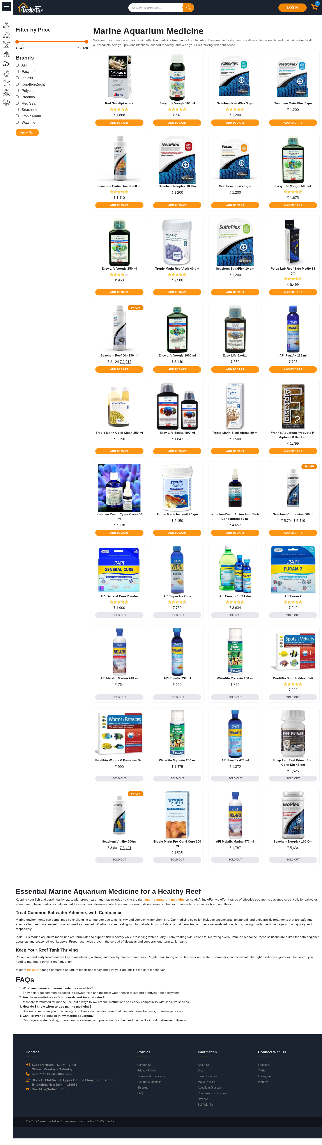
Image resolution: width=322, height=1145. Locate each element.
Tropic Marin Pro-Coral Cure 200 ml (177, 844)
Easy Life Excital (235, 355)
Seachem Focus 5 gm (235, 186)
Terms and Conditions (151, 1076)
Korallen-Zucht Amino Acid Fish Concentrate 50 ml (235, 516)
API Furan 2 (293, 596)
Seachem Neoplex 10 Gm (177, 186)
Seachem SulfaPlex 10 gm (235, 268)
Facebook (264, 1064)
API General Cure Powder (119, 596)
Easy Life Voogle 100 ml (177, 103)
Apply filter (27, 132)
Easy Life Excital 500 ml (177, 432)
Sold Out (119, 615)
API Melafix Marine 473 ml (235, 841)
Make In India (206, 1082)
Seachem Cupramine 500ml (293, 514)
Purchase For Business (213, 1093)
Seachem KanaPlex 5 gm (235, 103)
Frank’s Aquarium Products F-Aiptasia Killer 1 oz (293, 435)
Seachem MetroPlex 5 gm (293, 103)
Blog (200, 1070)
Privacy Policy (146, 1070)
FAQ (140, 1093)
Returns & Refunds (149, 1082)
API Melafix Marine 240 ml (119, 678)
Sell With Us (206, 1104)
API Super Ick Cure (177, 596)
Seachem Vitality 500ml (119, 841)
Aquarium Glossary (210, 1087)
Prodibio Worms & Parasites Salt (119, 760)
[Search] (188, 7)
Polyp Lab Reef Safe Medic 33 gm (293, 271)
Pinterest (263, 1082)
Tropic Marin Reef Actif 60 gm (177, 268)
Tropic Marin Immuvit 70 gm (177, 514)
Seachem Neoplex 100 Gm (293, 841)
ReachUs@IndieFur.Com (50, 1089)
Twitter (262, 1070)
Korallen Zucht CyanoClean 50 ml (119, 516)
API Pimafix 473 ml (235, 760)
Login (292, 7)
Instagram (264, 1076)
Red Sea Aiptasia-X (119, 103)
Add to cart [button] (119, 122)
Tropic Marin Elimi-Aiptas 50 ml (235, 432)
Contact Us (144, 1064)
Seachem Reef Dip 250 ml (119, 355)
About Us (204, 1064)
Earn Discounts (207, 1076)
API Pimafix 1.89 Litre (235, 596)
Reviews (203, 1099)
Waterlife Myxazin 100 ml (235, 678)
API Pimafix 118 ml (293, 355)
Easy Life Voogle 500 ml (293, 186)
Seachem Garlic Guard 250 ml (119, 186)
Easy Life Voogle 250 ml (119, 268)
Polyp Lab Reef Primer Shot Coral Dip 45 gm (292, 762)
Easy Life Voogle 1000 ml (177, 355)
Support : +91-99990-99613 (52, 1074)
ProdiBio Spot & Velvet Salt (293, 678)
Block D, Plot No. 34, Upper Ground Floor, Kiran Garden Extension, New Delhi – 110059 (73, 1082)
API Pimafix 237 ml (177, 678)
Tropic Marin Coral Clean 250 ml (119, 432)
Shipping (142, 1087)
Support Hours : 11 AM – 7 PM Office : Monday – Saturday (54, 1067)
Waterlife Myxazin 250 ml (177, 760)
